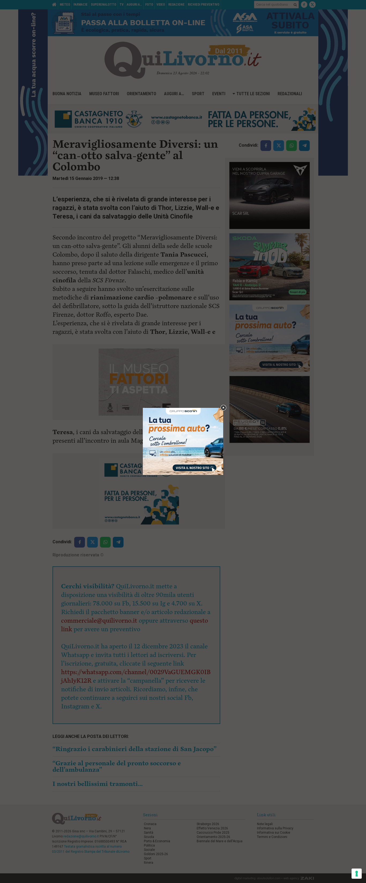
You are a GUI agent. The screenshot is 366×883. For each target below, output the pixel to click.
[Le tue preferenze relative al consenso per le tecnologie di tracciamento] (357, 874)
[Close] (223, 408)
